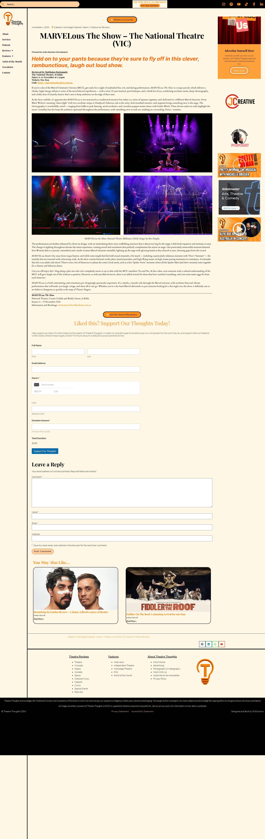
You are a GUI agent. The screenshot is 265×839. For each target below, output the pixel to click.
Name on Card (38, 414)
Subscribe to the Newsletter (166, 675)
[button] (239, 165)
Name (35, 512)
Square (36, 378)
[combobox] (40, 4)
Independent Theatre (124, 665)
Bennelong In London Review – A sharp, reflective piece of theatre (71, 612)
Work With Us (160, 672)
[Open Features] (13, 56)
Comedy (79, 672)
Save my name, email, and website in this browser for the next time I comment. (70, 545)
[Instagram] (223, 4)
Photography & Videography (166, 668)
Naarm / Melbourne (91, 27)
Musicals (79, 665)
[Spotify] (231, 4)
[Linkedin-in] (261, 4)
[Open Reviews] (12, 50)
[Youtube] (238, 4)
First (34, 356)
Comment (37, 477)
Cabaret (58, 27)
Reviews (106, 27)
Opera (78, 668)
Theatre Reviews (142, 636)
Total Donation (39, 438)
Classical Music (82, 678)
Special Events (81, 688)
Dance (78, 675)
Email (35, 523)
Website (36, 534)
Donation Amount (41, 420)
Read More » (39, 619)
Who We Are (159, 662)
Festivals (79, 691)
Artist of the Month (123, 675)
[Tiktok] (246, 4)
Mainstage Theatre (123, 668)
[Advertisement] (83, 734)
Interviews (119, 662)
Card (34, 402)
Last (89, 356)
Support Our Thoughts (45, 451)
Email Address (39, 363)
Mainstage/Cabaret (72, 27)
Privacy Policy (159, 678)
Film (116, 672)
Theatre (78, 662)
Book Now (239, 70)
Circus (78, 685)
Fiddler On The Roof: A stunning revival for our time (156, 614)
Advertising (158, 665)
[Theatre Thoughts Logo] (13, 19)
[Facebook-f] (254, 4)
